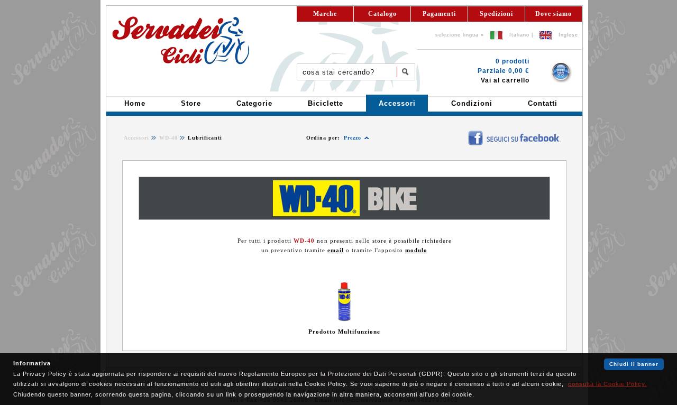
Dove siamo (553, 13)
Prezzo (352, 138)
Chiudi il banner (633, 364)
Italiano (519, 35)
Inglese (568, 35)
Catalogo (382, 13)
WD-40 (168, 138)
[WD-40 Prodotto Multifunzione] (344, 319)
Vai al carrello (505, 80)
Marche (325, 13)
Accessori (136, 138)
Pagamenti (439, 13)
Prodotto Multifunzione (344, 331)
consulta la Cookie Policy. (607, 384)
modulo (416, 250)
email (335, 250)
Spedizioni (496, 13)
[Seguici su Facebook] (461, 133)
